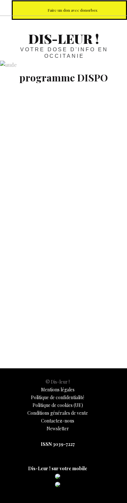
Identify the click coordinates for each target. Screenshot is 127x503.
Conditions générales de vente (57, 413)
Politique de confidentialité (57, 397)
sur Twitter (73, 7)
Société (13, 325)
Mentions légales (58, 389)
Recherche (116, 7)
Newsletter (58, 428)
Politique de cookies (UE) (58, 405)
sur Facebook (59, 7)
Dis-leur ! (63, 38)
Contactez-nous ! (87, 7)
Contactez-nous (57, 421)
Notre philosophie (102, 7)
